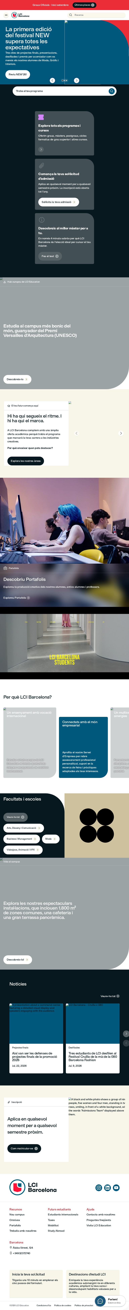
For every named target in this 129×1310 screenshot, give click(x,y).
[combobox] (65, 91)
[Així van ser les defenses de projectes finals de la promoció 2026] (36, 1038)
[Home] (32, 1194)
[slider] (11, 667)
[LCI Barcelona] (20, 15)
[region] (64, 643)
